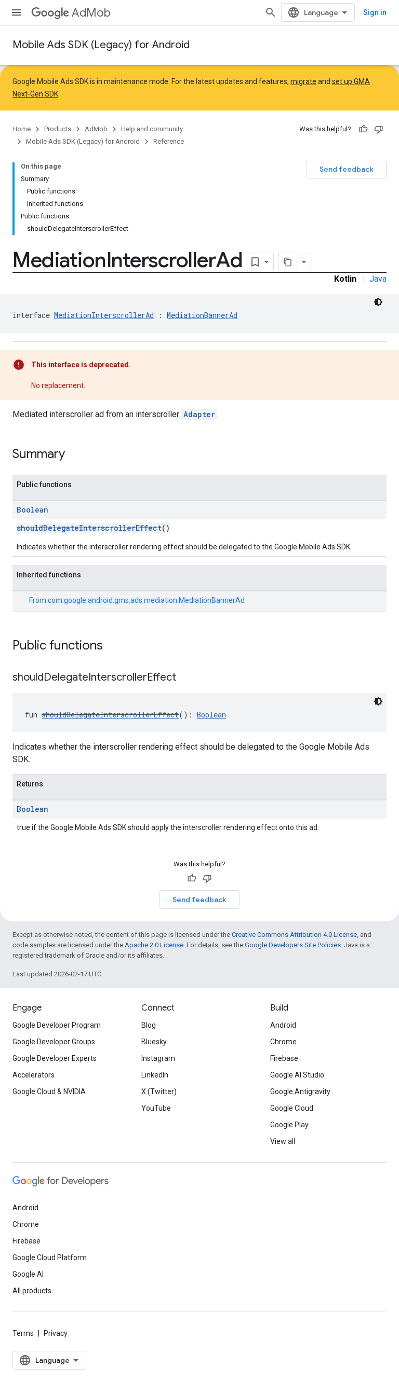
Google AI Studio (297, 1075)
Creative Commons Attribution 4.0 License (294, 934)
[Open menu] (16, 12)
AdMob (91, 13)
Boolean (32, 510)
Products (57, 129)
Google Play (289, 1125)
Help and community (152, 129)
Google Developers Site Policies (293, 945)
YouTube (156, 1108)
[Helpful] (363, 129)
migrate (303, 81)
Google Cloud (291, 1108)
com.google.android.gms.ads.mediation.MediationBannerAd (146, 600)
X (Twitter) (159, 1091)
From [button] (137, 600)
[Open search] (270, 12)
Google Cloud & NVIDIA (49, 1091)
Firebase (284, 1058)
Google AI (28, 1274)
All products (31, 1291)
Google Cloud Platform (49, 1257)
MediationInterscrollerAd (104, 315)
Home (21, 129)
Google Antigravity (300, 1091)
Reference (168, 141)
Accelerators (33, 1075)
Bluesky (154, 1042)
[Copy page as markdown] (287, 262)
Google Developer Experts (54, 1058)
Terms (23, 1333)
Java (378, 279)
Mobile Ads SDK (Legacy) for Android (101, 44)
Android (283, 1025)
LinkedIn (154, 1075)
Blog (148, 1025)
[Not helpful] (379, 129)
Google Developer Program (56, 1025)
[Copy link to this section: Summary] (75, 455)
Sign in (375, 12)
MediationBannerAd (202, 315)
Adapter (199, 414)
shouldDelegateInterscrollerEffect (89, 528)
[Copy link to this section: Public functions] (113, 646)
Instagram (158, 1058)
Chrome (283, 1042)
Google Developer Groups (53, 1042)
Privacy (56, 1333)
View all (282, 1141)
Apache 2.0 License (154, 945)
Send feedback (347, 169)
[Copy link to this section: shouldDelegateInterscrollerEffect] (186, 678)
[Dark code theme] (378, 302)
